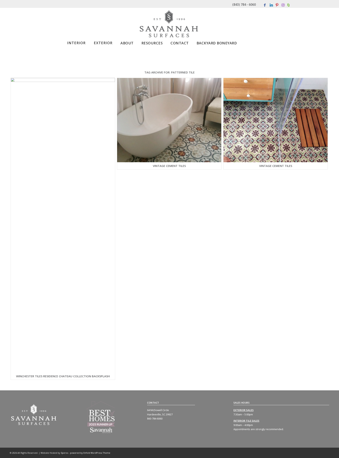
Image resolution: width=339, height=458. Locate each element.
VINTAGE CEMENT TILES (169, 166)
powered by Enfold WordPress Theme (90, 452)
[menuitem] (76, 42)
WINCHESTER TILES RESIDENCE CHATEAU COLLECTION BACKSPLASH (63, 376)
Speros (64, 452)
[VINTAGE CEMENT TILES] (169, 120)
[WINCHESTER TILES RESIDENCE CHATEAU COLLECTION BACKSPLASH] (63, 225)
